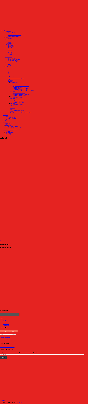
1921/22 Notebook (14, 82)
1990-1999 (10, 53)
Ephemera (10, 81)
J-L (8, 71)
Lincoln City (5, 30)
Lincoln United (8, 133)
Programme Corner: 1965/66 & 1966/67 (21, 94)
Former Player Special (12, 117)
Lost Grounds (10, 45)
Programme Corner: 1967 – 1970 (19, 95)
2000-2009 (10, 54)
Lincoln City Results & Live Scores (7, 347)
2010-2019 (10, 55)
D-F (8, 68)
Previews (9, 42)
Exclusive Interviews (12, 118)
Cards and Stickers (11, 80)
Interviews (10, 38)
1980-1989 (10, 52)
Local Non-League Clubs (8, 130)
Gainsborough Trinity (9, 132)
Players (6, 66)
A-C (9, 67)
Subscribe (3, 357)
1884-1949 (10, 47)
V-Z (8, 75)
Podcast (6, 116)
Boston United (8, 131)
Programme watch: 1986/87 (18, 102)
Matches (7, 39)
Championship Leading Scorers (14, 35)
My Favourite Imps (9, 43)
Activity (9, 64)
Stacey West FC (8, 125)
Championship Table (12, 32)
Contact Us (7, 123)
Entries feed (5, 322)
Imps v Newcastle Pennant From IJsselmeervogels (20, 112)
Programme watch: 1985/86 (18, 101)
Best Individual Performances (14, 59)
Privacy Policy (3, 400)
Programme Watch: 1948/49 (18, 87)
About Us (5, 122)
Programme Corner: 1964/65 (19, 93)
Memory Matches (11, 46)
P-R (8, 73)
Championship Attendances (13, 36)
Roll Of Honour (8, 57)
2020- (11, 109)
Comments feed (6, 324)
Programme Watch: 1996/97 (18, 104)
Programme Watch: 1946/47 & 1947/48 (21, 86)
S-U (8, 74)
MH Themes (19, 402)
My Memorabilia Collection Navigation (16, 77)
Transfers (7, 62)
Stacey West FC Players (12, 128)
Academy (7, 113)
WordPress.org (6, 325)
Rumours (9, 65)
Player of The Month (12, 58)
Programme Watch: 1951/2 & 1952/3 (20, 89)
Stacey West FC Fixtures (13, 126)
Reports (9, 40)
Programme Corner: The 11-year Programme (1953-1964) (24, 90)
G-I (8, 69)
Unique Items (10, 111)
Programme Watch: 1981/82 (18, 100)
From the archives (8, 44)
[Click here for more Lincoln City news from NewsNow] (5, 314)
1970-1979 (10, 51)
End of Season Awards (12, 61)
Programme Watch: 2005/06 (18, 106)
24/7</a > (16, 314)
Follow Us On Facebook (5, 337)
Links (6, 124)
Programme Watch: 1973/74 (18, 97)
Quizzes (6, 120)
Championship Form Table (13, 33)
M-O (9, 72)
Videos (6, 119)
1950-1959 (10, 49)
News (6, 37)
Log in (4, 321)
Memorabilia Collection (10, 76)
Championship (8, 31)
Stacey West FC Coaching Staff (14, 127)
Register (4, 320)
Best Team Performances (13, 60)
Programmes (10, 83)
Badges (9, 79)
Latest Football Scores (4, 345)
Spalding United (8, 134)
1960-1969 (10, 50)
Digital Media (5, 115)
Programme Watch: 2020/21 (18, 110)
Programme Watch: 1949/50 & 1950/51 (21, 88)
